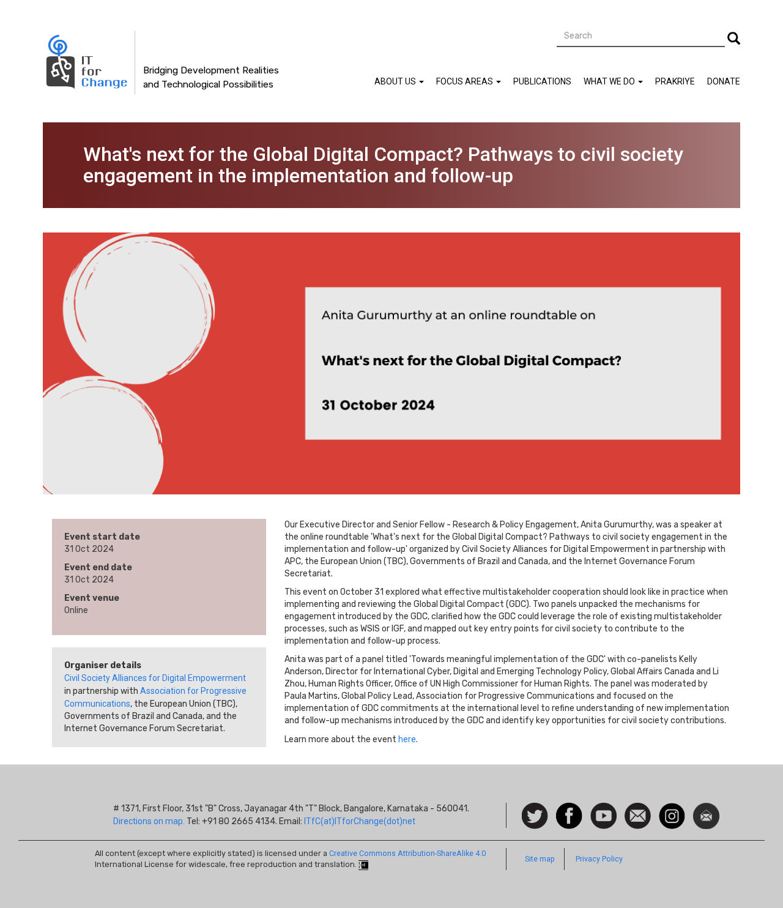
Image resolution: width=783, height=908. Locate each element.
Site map (540, 858)
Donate (723, 81)
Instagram (672, 809)
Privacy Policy (599, 858)
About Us (396, 81)
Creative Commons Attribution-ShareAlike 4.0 (407, 853)
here (407, 739)
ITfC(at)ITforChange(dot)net (359, 821)
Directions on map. (149, 821)
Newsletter (706, 809)
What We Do (610, 81)
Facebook (569, 809)
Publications (542, 81)
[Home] (89, 62)
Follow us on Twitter (535, 816)
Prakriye (675, 81)
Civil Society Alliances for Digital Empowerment (155, 678)
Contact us (638, 815)
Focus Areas (465, 81)
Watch (602, 809)
